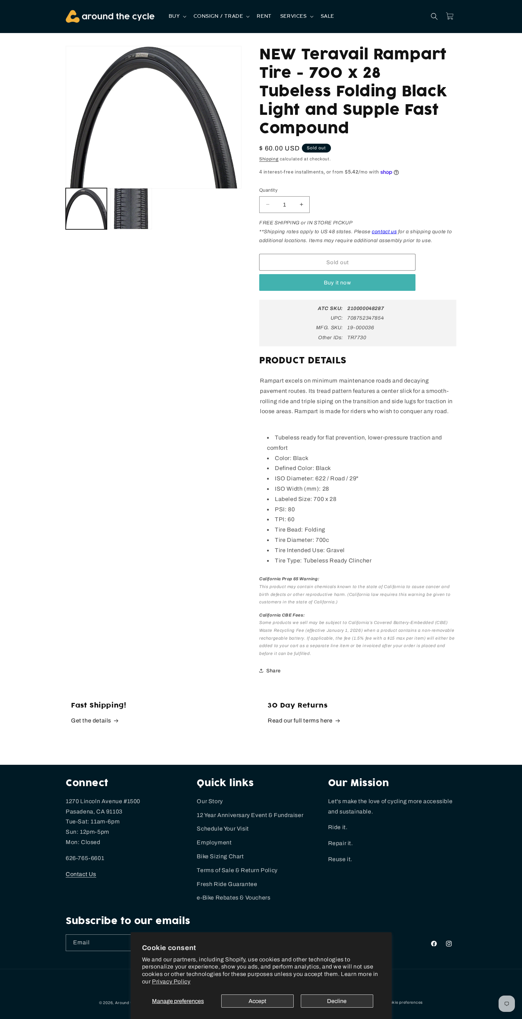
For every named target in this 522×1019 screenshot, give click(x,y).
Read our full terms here (300, 720)
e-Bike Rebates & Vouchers (233, 898)
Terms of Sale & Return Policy (237, 870)
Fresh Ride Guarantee (227, 884)
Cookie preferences (404, 1002)
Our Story (210, 801)
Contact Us (81, 874)
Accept (257, 1001)
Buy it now (337, 283)
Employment (214, 842)
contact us (384, 231)
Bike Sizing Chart (220, 856)
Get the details (91, 720)
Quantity (268, 190)
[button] (177, 16)
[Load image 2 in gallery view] (131, 208)
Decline (337, 1001)
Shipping (269, 158)
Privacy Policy (171, 981)
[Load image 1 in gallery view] (86, 208)
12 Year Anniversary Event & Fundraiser (250, 815)
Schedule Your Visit (223, 829)
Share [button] (273, 670)
